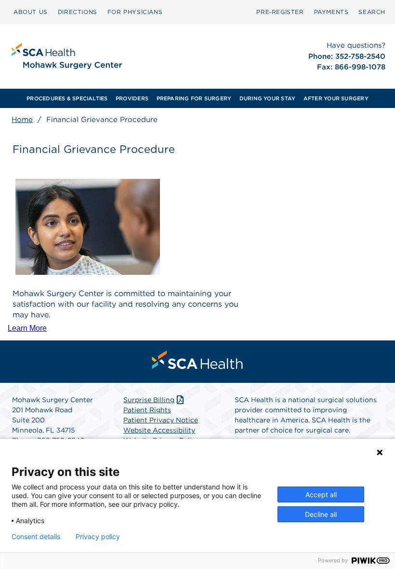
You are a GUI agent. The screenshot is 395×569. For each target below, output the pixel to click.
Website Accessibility (159, 430)
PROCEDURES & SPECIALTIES (66, 98)
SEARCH (371, 11)
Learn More (27, 328)
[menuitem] (31, 12)
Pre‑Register (279, 11)
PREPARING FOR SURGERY (194, 98)
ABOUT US (30, 11)
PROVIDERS (132, 98)
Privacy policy (98, 537)
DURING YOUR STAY (267, 98)
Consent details (36, 537)
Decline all (321, 514)
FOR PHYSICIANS (134, 11)
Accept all (321, 494)
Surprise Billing (148, 400)
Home (22, 119)
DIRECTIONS (77, 11)
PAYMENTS (331, 11)
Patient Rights (147, 410)
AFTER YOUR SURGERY (336, 98)
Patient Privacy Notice (160, 420)
